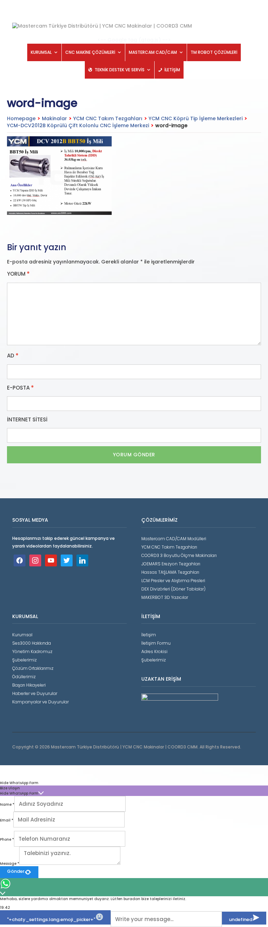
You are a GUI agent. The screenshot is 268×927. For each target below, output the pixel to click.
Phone (7, 839)
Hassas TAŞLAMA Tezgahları (170, 572)
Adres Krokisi (154, 651)
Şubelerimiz (24, 660)
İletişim (148, 635)
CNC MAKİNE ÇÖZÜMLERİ (90, 52)
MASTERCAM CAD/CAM (153, 52)
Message (9, 863)
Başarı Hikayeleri (29, 685)
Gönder (15, 871)
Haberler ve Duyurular (34, 693)
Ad (12, 355)
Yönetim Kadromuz (32, 651)
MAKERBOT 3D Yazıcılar (164, 597)
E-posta (20, 387)
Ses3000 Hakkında (31, 643)
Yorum (18, 273)
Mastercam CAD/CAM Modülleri (173, 539)
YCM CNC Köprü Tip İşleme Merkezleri (196, 118)
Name (7, 804)
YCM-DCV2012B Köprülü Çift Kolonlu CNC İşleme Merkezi (78, 125)
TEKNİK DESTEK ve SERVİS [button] (119, 70)
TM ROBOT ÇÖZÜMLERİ (214, 52)
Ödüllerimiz (24, 677)
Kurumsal (22, 635)
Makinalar (54, 118)
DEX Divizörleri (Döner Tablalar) (173, 589)
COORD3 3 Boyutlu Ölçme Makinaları (179, 555)
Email (6, 820)
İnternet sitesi (27, 419)
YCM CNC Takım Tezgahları (107, 118)
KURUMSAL (41, 52)
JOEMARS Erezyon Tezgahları (170, 564)
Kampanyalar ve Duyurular (40, 702)
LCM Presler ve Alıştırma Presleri (173, 581)
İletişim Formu (156, 643)
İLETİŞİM (172, 70)
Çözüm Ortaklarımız (32, 668)
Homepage (21, 118)
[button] (134, 782)
